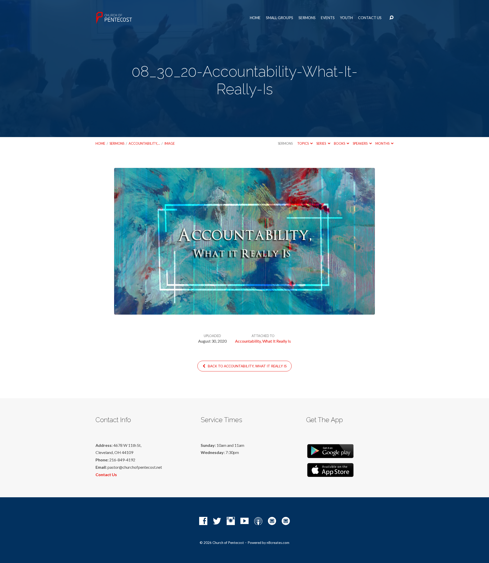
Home (255, 18)
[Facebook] (203, 521)
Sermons (307, 18)
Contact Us (370, 18)
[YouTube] (244, 521)
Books (340, 143)
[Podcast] (258, 521)
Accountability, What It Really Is (263, 341)
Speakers (360, 143)
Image (169, 143)
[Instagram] (231, 521)
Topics (303, 143)
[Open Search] (391, 18)
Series (321, 143)
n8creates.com (278, 543)
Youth (346, 18)
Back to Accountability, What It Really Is (247, 366)
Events (328, 18)
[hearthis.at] (286, 521)
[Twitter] (217, 521)
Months (382, 143)
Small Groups (279, 18)
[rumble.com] (272, 521)
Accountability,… (144, 143)
